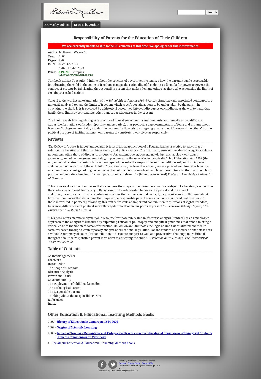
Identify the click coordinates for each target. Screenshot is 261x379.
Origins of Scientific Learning (77, 327)
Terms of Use (147, 363)
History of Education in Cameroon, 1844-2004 (87, 322)
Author (86, 24)
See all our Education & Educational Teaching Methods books (93, 343)
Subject (57, 24)
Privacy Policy (134, 363)
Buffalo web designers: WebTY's (124, 370)
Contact (122, 363)
